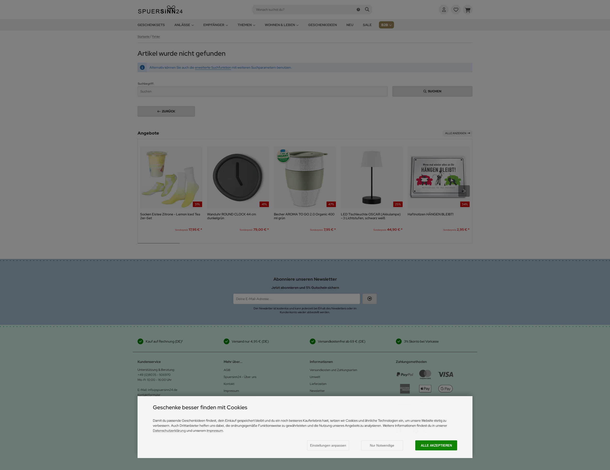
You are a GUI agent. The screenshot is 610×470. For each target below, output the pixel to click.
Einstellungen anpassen (328, 445)
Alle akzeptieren (436, 445)
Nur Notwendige (382, 445)
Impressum (215, 430)
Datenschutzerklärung (169, 430)
